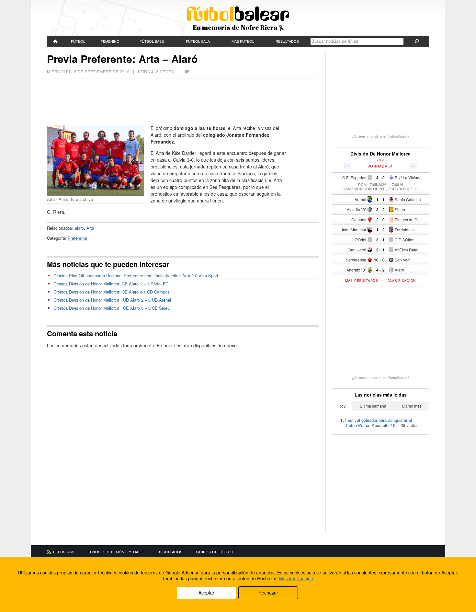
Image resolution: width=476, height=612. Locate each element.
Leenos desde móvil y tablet (116, 551)
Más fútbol (243, 41)
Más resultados (361, 280)
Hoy (342, 406)
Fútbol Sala (198, 41)
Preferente (77, 238)
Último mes (412, 406)
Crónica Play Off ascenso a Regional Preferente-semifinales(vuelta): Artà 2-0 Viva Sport (135, 275)
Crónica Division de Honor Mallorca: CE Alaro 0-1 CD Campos (111, 292)
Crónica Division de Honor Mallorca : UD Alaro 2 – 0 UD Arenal (112, 300)
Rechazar (268, 592)
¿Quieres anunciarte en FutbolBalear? (380, 136)
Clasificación (402, 280)
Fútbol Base (152, 41)
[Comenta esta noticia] (186, 71)
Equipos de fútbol (214, 551)
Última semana (373, 406)
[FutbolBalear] (55, 41)
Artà (90, 228)
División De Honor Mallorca (380, 154)
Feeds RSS (63, 551)
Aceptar (206, 592)
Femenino (110, 41)
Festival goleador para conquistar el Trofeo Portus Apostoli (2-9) (378, 422)
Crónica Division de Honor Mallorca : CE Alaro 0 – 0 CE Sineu (111, 308)
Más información (296, 578)
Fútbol (78, 41)
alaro (79, 228)
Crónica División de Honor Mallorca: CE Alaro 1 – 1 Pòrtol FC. (111, 284)
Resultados (287, 41)
